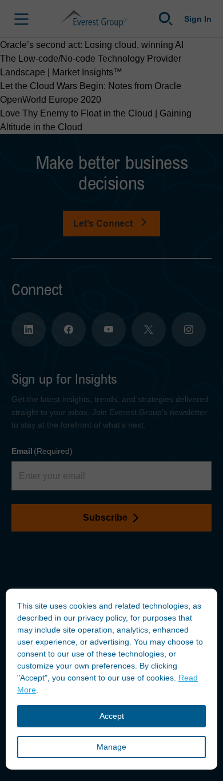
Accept (111, 715)
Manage (111, 746)
